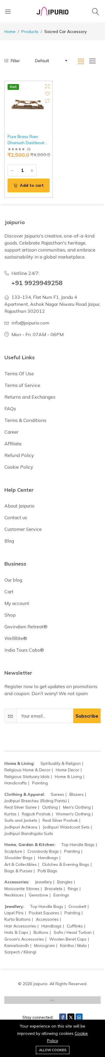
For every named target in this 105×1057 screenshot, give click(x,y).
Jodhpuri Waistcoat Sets (66, 827)
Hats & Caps (16, 932)
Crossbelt (77, 906)
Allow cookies (52, 1050)
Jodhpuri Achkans (21, 827)
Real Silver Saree (20, 807)
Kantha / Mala (73, 945)
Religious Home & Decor (27, 769)
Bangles (65, 882)
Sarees (57, 794)
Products (29, 31)
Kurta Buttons (17, 919)
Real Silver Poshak (60, 820)
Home (9, 31)
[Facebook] (62, 1017)
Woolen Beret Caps (68, 939)
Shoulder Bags (18, 857)
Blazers (76, 794)
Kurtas (10, 814)
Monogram (44, 945)
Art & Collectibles (20, 864)
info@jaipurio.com (30, 323)
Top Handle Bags (77, 844)
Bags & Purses (18, 870)
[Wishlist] (47, 94)
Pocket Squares (44, 912)
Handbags (48, 857)
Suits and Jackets (20, 820)
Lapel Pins (14, 912)
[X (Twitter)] (70, 1017)
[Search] (96, 11)
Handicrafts (15, 783)
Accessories (47, 919)
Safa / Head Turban (73, 932)
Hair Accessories (20, 926)
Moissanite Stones (21, 888)
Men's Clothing (77, 807)
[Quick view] (47, 86)
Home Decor (67, 769)
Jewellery (43, 882)
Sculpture (13, 851)
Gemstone (38, 895)
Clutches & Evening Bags (65, 864)
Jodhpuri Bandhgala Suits (28, 833)
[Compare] (47, 101)
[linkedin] (79, 1017)
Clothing (50, 807)
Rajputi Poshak (36, 814)
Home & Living (68, 776)
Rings (73, 888)
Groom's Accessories (24, 939)
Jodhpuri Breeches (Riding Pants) (35, 800)
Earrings (61, 895)
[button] (50, 60)
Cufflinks (75, 926)
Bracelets (53, 888)
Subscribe (87, 716)
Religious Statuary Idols (27, 776)
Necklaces (14, 895)
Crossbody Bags (43, 851)
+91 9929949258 (36, 283)
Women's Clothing (73, 814)
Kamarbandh (16, 945)
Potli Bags (47, 870)
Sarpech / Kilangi (20, 952)
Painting (40, 783)
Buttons (41, 932)
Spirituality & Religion (61, 763)
